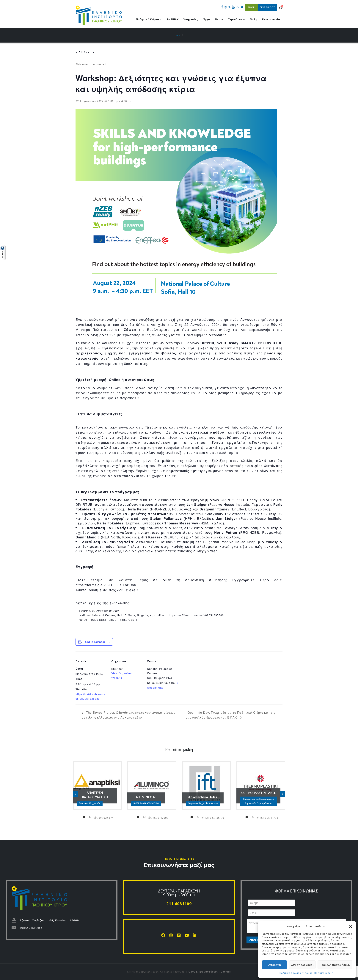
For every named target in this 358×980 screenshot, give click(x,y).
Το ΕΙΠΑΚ (172, 19)
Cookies (226, 971)
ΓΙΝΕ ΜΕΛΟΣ (267, 7)
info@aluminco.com (138, 817)
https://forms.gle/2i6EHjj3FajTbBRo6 (106, 584)
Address (90, 817)
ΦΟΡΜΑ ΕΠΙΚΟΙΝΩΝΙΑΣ (296, 891)
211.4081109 (179, 903)
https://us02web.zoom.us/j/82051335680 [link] (196, 615)
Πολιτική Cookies (290, 973)
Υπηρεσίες (190, 19)
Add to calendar (95, 642)
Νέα (217, 19)
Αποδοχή (274, 965)
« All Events (85, 52)
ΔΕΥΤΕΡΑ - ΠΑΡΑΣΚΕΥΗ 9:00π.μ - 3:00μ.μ (179, 893)
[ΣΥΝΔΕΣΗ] (242, 7)
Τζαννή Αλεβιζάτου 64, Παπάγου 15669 (49, 920)
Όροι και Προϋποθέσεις (318, 973)
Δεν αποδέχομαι (302, 965)
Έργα (206, 19)
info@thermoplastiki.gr (247, 817)
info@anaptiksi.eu (84, 817)
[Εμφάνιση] (3, 252)
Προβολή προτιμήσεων (335, 965)
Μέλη (253, 19)
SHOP (251, 7)
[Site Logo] (99, 15)
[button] (350, 926)
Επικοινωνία (271, 19)
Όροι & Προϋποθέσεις (203, 971)
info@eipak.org (31, 927)
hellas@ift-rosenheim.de (192, 817)
